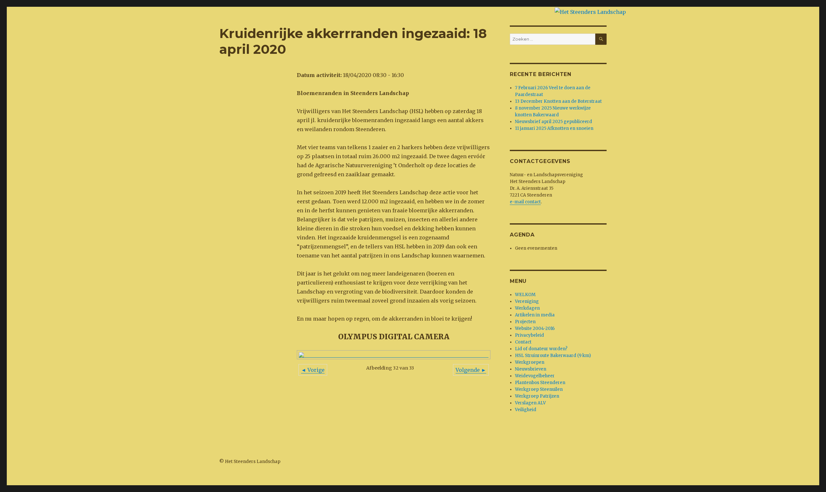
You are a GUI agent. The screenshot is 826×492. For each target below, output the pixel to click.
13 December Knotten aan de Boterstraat (558, 101)
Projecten (525, 321)
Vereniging (527, 301)
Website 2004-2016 (535, 328)
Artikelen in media (535, 315)
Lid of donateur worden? (541, 349)
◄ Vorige (313, 370)
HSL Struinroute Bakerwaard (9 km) (553, 355)
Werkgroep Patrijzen (537, 396)
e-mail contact (525, 202)
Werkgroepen (529, 362)
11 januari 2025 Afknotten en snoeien (554, 128)
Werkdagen (527, 308)
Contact (523, 342)
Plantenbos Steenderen (540, 382)
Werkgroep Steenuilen (539, 389)
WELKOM (525, 294)
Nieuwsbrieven (530, 369)
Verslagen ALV (530, 403)
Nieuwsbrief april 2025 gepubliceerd (553, 121)
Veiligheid (525, 409)
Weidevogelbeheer (535, 376)
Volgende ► (471, 370)
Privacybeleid (529, 335)
